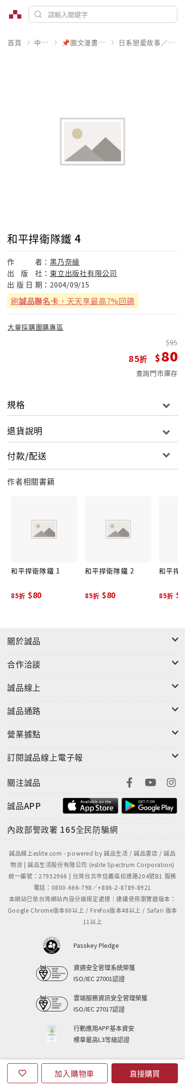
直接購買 (145, 1073)
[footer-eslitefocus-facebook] (129, 781)
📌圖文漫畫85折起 (84, 42)
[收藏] (22, 1073)
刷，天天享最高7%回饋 (73, 300)
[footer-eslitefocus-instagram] (171, 781)
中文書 (41, 42)
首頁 (15, 42)
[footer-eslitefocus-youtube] (150, 781)
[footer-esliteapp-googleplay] (149, 805)
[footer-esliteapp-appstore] (90, 805)
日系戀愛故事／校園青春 (148, 42)
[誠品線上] (15, 14)
